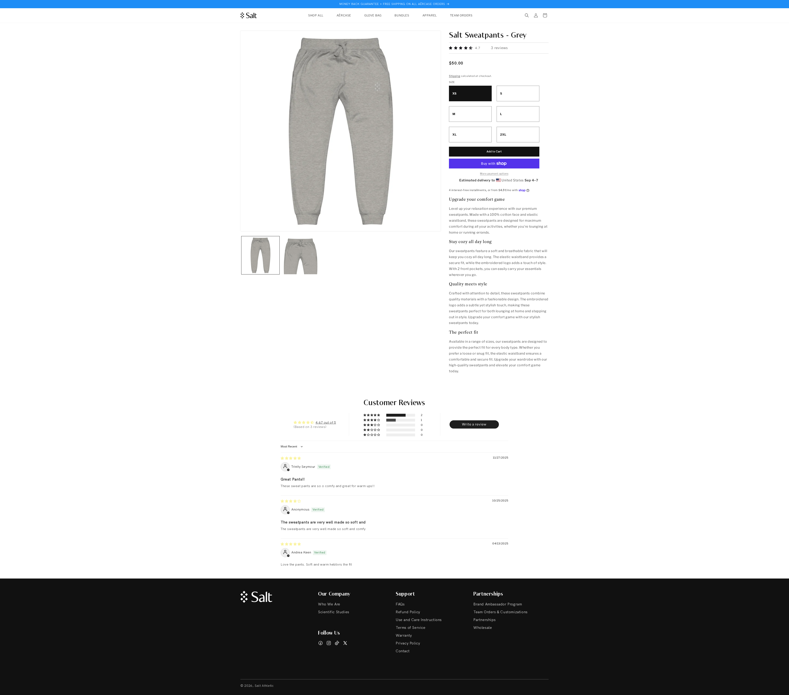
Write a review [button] (474, 424)
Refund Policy (408, 612)
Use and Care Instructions (419, 620)
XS (454, 93)
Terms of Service (411, 628)
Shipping (454, 75)
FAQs (400, 604)
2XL (503, 134)
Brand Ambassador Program (497, 604)
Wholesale (482, 628)
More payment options (494, 173)
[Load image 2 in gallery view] (300, 255)
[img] (291, 458)
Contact (402, 651)
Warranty (404, 635)
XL (454, 134)
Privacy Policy (408, 643)
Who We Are (329, 604)
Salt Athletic (264, 686)
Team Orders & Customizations (500, 612)
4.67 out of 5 (326, 423)
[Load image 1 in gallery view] (260, 255)
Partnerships (484, 620)
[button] (526, 15)
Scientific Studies (333, 612)
